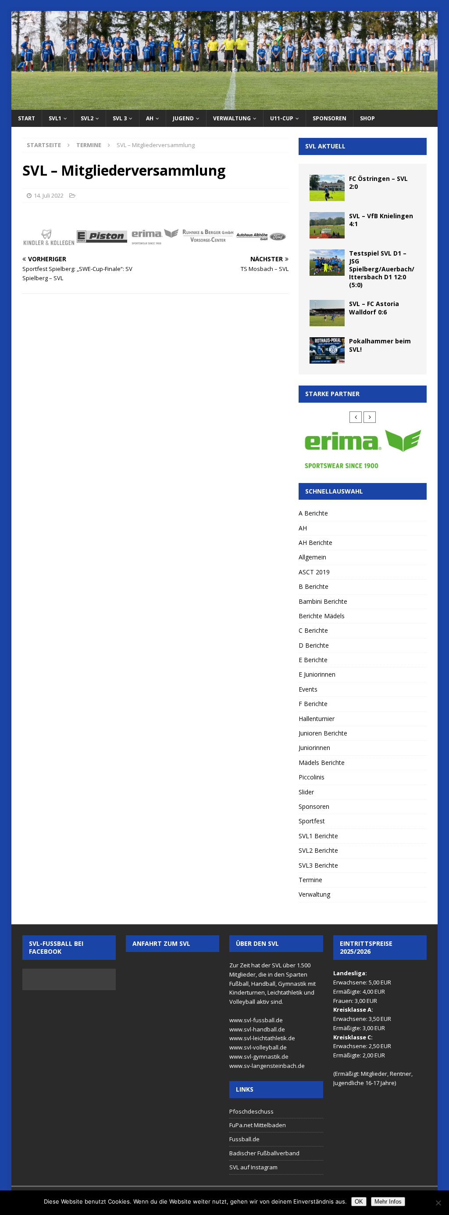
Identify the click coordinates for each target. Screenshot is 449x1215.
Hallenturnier (317, 718)
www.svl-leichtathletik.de (262, 1038)
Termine (310, 880)
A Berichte (313, 513)
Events (308, 689)
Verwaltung (232, 118)
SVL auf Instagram (253, 1167)
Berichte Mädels (322, 616)
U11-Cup (281, 118)
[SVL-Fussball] (224, 105)
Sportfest (312, 821)
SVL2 (87, 118)
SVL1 (55, 118)
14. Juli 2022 (49, 195)
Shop (367, 118)
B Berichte (313, 586)
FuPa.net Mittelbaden (257, 1125)
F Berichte (313, 703)
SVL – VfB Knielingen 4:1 (381, 220)
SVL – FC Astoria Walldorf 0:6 (374, 307)
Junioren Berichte (323, 733)
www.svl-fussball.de (256, 1020)
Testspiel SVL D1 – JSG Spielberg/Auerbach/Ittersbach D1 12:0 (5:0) (381, 269)
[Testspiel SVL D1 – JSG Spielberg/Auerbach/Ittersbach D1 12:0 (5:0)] (327, 262)
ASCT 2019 (314, 572)
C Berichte (313, 630)
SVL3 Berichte (318, 865)
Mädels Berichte (322, 762)
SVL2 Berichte (318, 850)
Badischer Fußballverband (264, 1153)
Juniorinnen (314, 747)
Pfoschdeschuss (251, 1111)
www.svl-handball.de (257, 1029)
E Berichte (313, 660)
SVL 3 (120, 118)
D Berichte (314, 645)
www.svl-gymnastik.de (259, 1056)
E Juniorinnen (317, 674)
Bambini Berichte (323, 601)
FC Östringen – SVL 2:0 (378, 182)
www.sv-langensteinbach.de (267, 1066)
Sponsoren (329, 118)
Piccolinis (311, 777)
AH (149, 118)
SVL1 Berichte (318, 836)
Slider (306, 792)
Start (26, 118)
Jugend (183, 118)
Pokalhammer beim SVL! (380, 345)
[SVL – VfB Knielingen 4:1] (327, 225)
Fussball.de (244, 1139)
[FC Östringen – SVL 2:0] (327, 188)
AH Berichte (315, 542)
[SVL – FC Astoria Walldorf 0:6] (327, 313)
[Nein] (438, 1202)
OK (359, 1201)
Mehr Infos (388, 1201)
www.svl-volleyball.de (258, 1047)
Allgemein (312, 557)
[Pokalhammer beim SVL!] (327, 350)
